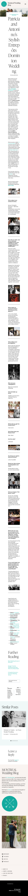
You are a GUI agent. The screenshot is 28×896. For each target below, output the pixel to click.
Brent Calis (11, 185)
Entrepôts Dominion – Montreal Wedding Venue (13, 674)
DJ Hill (10, 174)
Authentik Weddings (14, 622)
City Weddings (13, 14)
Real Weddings (15, 15)
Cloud (12, 883)
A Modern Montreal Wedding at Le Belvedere (18, 691)
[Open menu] (25, 4)
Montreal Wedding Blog (16, 891)
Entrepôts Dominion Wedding (13, 681)
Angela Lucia (16, 626)
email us (10, 789)
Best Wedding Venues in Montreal (14, 661)
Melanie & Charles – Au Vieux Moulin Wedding (12, 731)
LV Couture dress (13, 143)
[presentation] (14, 719)
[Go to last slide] (4, 725)
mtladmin (7, 734)
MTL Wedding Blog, (10, 777)
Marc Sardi (16, 633)
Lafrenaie (15, 634)
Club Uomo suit (14, 150)
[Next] (23, 725)
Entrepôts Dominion (12, 89)
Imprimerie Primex (14, 642)
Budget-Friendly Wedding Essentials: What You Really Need (13, 667)
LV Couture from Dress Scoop (14, 624)
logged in (16, 760)
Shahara (12, 636)
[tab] (10, 740)
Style (10, 883)
